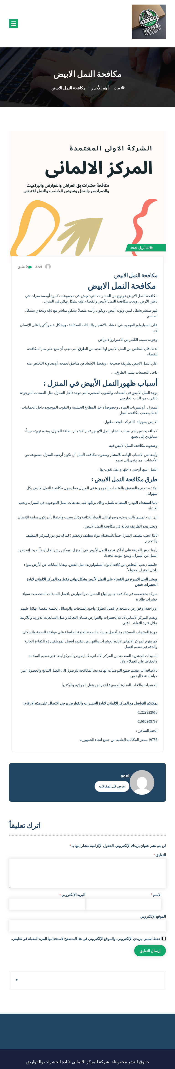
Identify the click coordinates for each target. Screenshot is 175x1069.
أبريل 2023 (140, 248)
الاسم (156, 894)
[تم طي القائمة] (13, 23)
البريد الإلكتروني (72, 894)
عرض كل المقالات (112, 786)
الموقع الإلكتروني (153, 916)
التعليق (159, 854)
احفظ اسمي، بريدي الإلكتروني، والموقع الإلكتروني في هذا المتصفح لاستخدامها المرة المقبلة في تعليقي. (86, 938)
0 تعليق (23, 266)
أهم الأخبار (100, 88)
